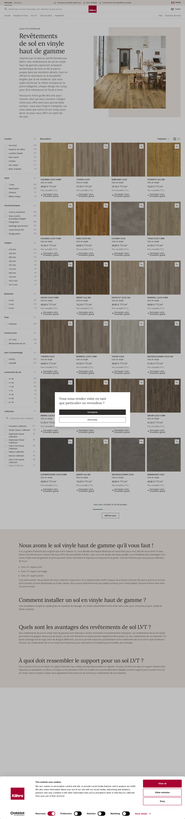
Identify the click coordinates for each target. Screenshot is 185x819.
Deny (162, 801)
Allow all (162, 783)
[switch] (78, 813)
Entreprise (92, 412)
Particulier (92, 419)
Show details (141, 814)
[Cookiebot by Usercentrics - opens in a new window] (17, 814)
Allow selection (162, 792)
